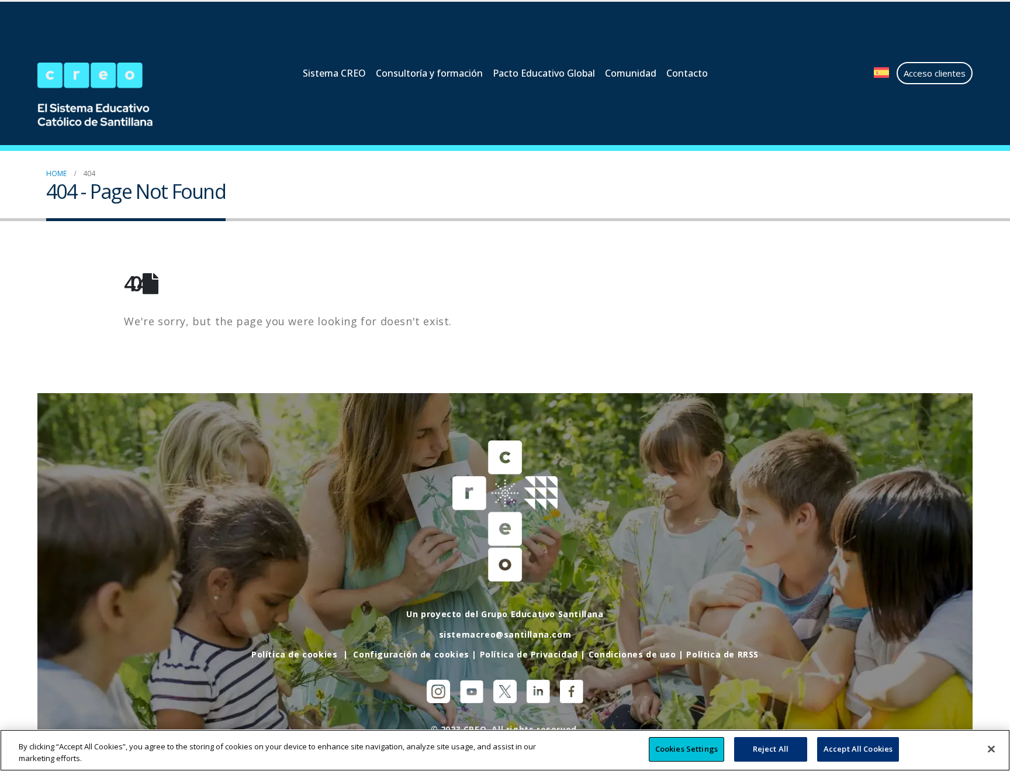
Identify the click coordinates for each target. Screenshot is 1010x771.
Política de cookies (294, 654)
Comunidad (630, 73)
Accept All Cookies (858, 749)
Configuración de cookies (411, 654)
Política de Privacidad (529, 654)
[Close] (991, 749)
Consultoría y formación (429, 73)
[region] (505, 750)
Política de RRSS (722, 654)
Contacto (687, 73)
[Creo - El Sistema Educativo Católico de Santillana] (107, 96)
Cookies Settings (686, 749)
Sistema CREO (334, 73)
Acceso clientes (935, 73)
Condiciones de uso (632, 654)
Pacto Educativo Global (544, 73)
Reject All (770, 749)
